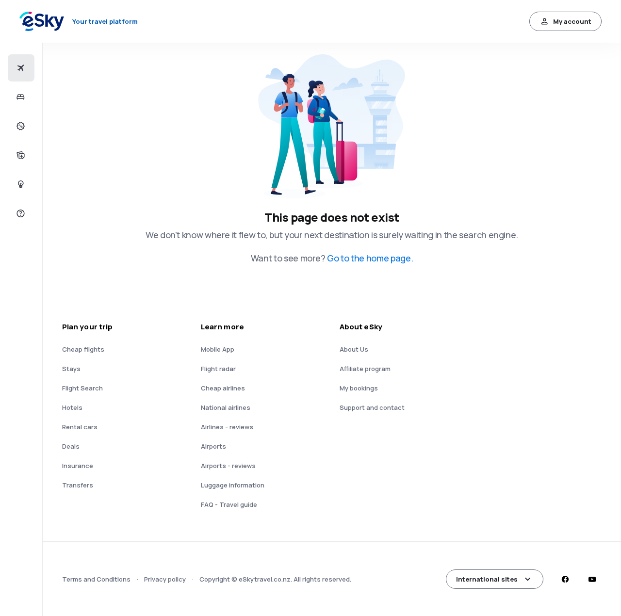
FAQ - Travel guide (229, 504)
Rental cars (80, 426)
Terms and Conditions (96, 579)
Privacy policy (165, 579)
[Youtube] (592, 579)
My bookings (359, 388)
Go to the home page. (370, 258)
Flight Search (82, 388)
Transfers (77, 485)
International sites (487, 579)
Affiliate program (365, 368)
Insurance (77, 465)
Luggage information (232, 485)
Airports (213, 446)
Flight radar (218, 368)
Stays (71, 368)
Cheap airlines (223, 388)
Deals (71, 446)
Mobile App (217, 349)
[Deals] (20, 126)
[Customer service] (20, 213)
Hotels (72, 407)
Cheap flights (83, 349)
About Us (354, 349)
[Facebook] (564, 579)
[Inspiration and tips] (20, 184)
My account (572, 21)
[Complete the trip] (20, 155)
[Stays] (20, 97)
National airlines (225, 407)
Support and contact (372, 407)
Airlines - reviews (227, 426)
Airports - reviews (228, 465)
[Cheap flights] (20, 67)
